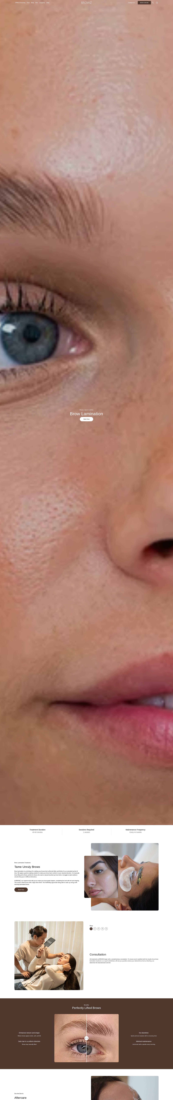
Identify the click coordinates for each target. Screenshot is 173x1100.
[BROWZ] (86, 2)
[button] (153, 3)
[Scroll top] (170, 1097)
